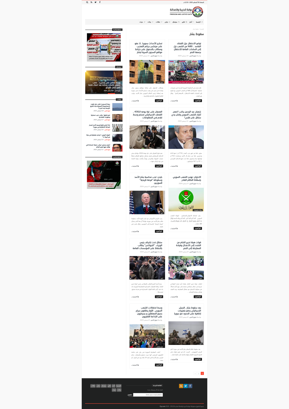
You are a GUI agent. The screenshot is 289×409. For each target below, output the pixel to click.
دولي (98, 386)
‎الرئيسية (202, 29)
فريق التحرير (193, 56)
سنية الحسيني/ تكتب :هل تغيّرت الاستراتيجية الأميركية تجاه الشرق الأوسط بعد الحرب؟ (100, 106)
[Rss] (91, 2)
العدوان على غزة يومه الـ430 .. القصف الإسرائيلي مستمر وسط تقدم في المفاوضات (147, 114)
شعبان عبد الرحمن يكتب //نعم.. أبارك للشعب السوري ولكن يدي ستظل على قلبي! (186, 114)
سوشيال (103, 386)
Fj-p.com (162, 406)
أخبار (162, 213)
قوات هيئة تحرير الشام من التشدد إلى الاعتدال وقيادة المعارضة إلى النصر (188, 245)
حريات (114, 390)
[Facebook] (100, 2)
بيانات (119, 390)
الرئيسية (118, 386)
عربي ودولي (199, 82)
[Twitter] (95, 2)
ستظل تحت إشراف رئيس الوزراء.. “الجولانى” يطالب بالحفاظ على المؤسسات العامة (147, 245)
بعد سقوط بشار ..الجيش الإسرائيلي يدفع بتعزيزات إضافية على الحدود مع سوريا (187, 310)
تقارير (200, 278)
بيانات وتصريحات (198, 210)
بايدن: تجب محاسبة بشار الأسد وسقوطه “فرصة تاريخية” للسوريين (148, 180)
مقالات (200, 147)
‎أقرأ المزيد (198, 101)
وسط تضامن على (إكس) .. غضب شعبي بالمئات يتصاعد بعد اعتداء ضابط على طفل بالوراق (104, 85)
